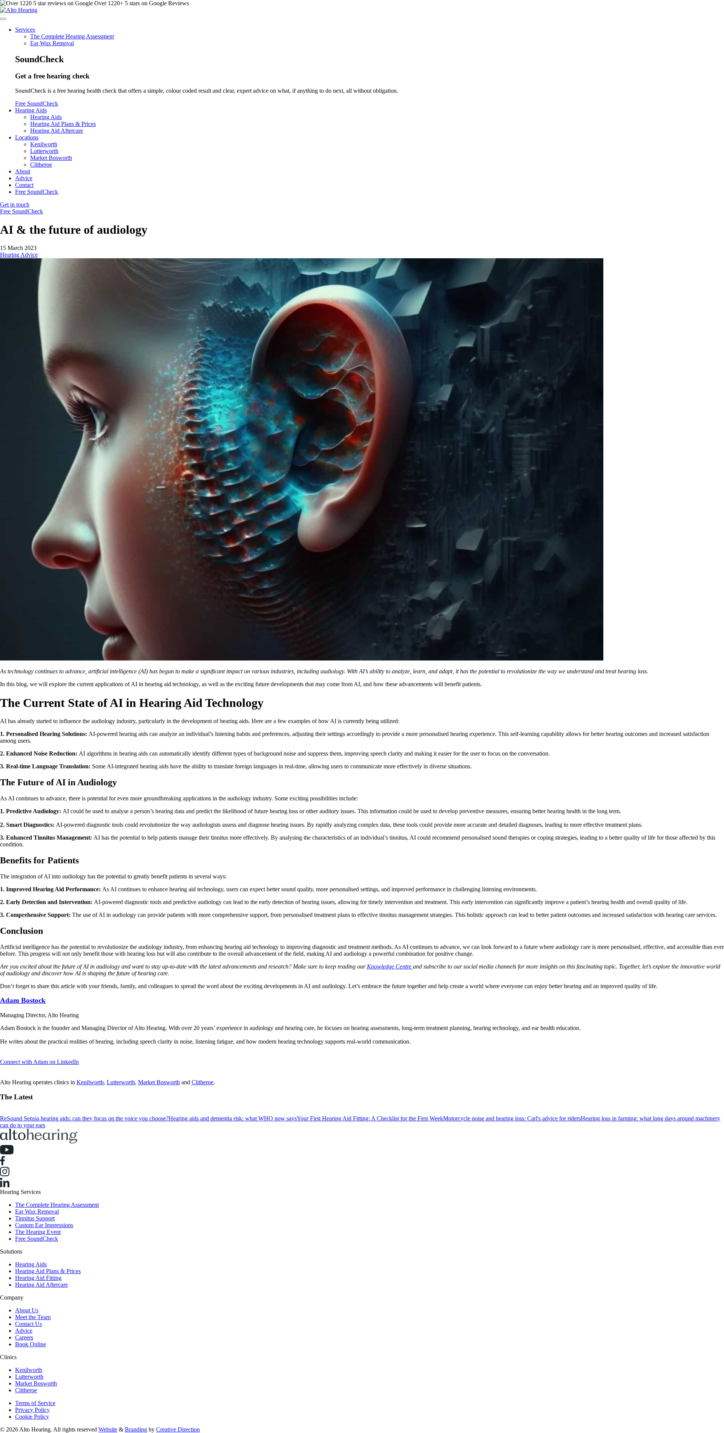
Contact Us (28, 1324)
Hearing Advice (19, 254)
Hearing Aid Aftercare (56, 130)
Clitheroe (41, 164)
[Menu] (3, 19)
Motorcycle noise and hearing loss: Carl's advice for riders (512, 1118)
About (22, 171)
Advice (23, 178)
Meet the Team (33, 1317)
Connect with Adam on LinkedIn (39, 1062)
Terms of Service (35, 1403)
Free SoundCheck (36, 103)
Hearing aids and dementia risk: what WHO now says (233, 1118)
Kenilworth (43, 144)
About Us (26, 1310)
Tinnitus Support (35, 1218)
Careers (24, 1337)
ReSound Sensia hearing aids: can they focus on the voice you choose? (84, 1118)
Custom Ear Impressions (44, 1225)
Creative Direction (178, 1429)
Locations (26, 137)
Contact (24, 185)
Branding (136, 1429)
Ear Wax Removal (52, 43)
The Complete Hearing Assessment (72, 36)
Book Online (30, 1344)
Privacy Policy (32, 1410)
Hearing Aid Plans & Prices (63, 124)
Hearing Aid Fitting (38, 1278)
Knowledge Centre (390, 966)
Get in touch (14, 204)
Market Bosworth (51, 158)
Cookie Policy (32, 1416)
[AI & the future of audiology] (362, 460)
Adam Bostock (23, 1000)
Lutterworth (44, 151)
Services (25, 29)
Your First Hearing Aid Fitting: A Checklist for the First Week (370, 1118)
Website (107, 1429)
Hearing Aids (31, 110)
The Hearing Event (38, 1232)
